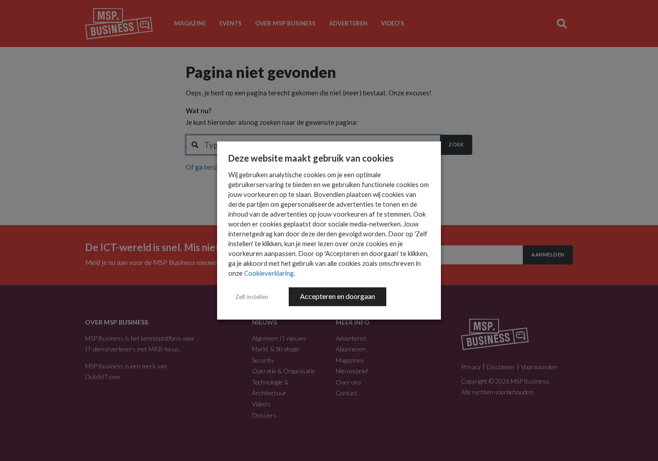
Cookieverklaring (269, 273)
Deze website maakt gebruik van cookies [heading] (310, 158)
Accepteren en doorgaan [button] (337, 296)
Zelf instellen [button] (251, 296)
